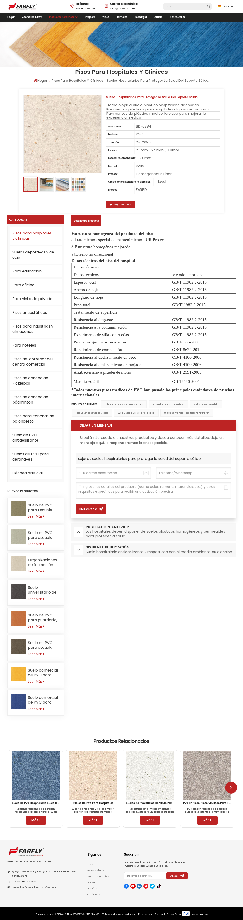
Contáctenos (177, 17)
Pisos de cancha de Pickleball (30, 380)
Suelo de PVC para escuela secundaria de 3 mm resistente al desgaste (44, 645)
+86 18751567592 (85, 6)
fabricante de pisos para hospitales (124, 404)
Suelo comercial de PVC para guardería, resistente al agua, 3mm (43, 672)
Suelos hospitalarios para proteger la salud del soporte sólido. (146, 458)
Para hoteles (24, 345)
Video (105, 17)
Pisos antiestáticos (29, 312)
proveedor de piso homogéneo (168, 404)
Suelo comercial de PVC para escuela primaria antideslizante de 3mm (44, 700)
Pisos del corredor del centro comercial (32, 361)
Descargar (141, 17)
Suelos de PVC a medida (206, 404)
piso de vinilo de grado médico (92, 412)
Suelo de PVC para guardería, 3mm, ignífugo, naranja (42, 617)
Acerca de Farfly (32, 17)
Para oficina (23, 285)
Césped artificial (27, 473)
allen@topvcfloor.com (124, 6)
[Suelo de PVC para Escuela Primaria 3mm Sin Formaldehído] (18, 508)
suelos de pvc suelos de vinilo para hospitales (150, 803)
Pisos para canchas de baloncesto (33, 418)
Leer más (35, 516)
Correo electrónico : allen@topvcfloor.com (34, 887)
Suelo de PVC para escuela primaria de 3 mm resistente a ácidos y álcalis (43, 535)
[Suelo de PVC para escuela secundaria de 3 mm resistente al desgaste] (18, 646)
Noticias (91, 882)
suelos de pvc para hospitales (93, 803)
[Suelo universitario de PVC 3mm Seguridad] (18, 591)
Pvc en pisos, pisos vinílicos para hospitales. (207, 803)
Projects (90, 17)
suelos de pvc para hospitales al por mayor (186, 412)
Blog (157, 914)
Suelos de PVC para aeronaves (30, 456)
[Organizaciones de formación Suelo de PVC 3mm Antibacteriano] (18, 563)
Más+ (35, 820)
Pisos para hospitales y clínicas (77, 80)
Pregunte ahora (122, 204)
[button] (231, 788)
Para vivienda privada (32, 298)
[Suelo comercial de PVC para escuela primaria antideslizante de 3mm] (18, 701)
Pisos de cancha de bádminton (30, 399)
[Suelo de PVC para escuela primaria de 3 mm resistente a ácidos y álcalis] (18, 536)
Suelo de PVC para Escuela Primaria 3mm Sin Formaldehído (44, 507)
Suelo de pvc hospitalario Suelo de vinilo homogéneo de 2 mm (36, 803)
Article (158, 17)
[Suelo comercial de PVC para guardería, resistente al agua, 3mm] (18, 674)
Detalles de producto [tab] (86, 221)
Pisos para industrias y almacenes (32, 329)
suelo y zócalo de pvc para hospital (136, 412)
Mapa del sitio (145, 914)
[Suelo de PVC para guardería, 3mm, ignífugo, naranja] (18, 618)
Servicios (122, 17)
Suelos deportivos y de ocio (33, 254)
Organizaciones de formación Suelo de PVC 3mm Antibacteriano (42, 562)
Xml (163, 914)
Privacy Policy (174, 914)
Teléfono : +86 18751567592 (24, 881)
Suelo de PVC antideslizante (25, 437)
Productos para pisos (61, 17)
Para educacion (27, 271)
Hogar (11, 17)
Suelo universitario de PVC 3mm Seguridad (42, 590)
